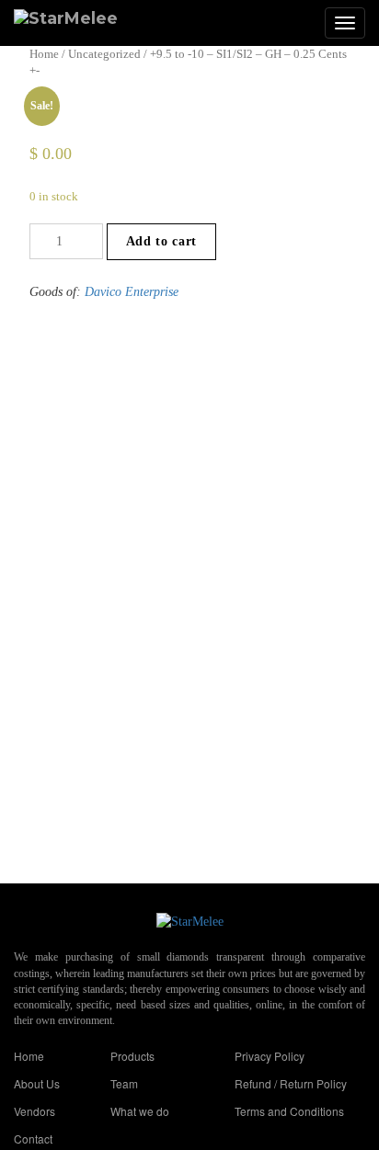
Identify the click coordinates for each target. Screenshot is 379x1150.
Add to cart (161, 241)
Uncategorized (104, 54)
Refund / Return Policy (291, 1083)
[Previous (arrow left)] (32, 575)
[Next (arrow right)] (347, 575)
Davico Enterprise (131, 292)
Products (132, 1056)
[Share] (318, 20)
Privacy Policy (269, 1056)
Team (124, 1083)
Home (44, 54)
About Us (37, 1083)
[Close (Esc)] (359, 20)
